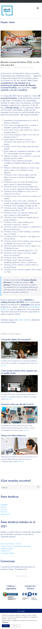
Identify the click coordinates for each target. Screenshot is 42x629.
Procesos (4, 509)
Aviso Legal (21, 611)
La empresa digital (7, 553)
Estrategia (4, 504)
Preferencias (5, 622)
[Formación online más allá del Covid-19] (19, 418)
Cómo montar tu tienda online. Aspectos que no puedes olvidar (19, 371)
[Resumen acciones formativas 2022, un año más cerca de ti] (21, 44)
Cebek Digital (16, 68)
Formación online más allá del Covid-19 (17, 404)
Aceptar (6, 625)
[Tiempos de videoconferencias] (19, 449)
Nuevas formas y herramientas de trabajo (16, 546)
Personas (4, 511)
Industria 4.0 (5, 551)
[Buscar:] (21, 487)
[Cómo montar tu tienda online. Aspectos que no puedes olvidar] (19, 387)
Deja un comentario (29, 68)
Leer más (4, 365)
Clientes (3, 507)
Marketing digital (7, 548)
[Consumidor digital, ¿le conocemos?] (19, 354)
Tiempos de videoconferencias (13, 435)
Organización (5, 514)
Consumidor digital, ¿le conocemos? (16, 339)
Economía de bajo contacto (11, 543)
